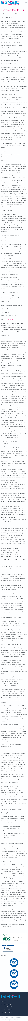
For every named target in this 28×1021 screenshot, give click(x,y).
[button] (26, 3)
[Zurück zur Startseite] (10, 3)
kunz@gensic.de (9, 319)
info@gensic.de (8, 1012)
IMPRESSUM (18, 1017)
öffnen (14, 962)
